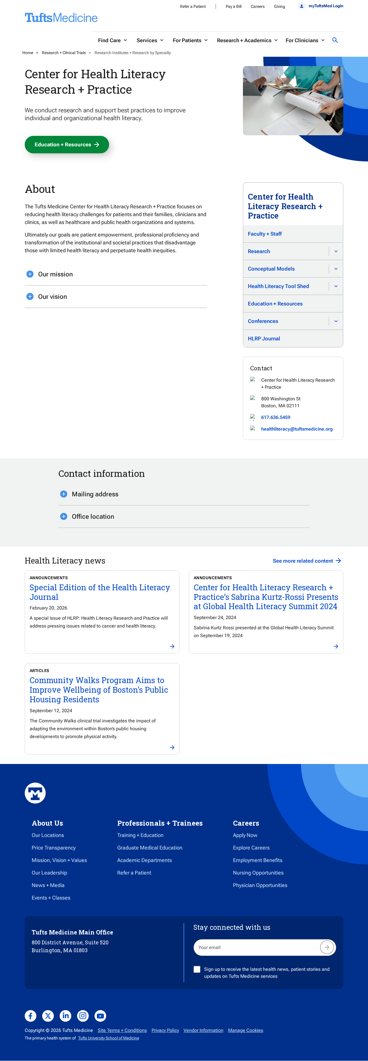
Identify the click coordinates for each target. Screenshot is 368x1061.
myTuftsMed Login (326, 5)
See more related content (303, 561)
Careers (258, 6)
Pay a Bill (233, 6)
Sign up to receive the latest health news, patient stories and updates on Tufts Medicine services (267, 972)
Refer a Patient (193, 6)
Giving (279, 6)
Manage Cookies (245, 1030)
